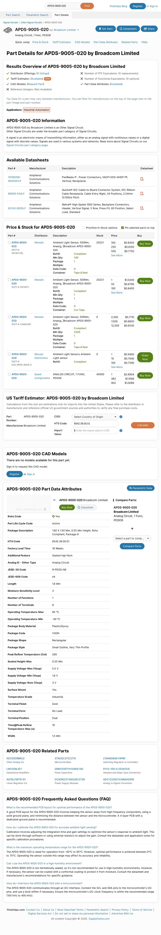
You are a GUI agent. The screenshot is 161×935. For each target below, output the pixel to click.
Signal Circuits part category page (27, 145)
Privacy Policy (120, 909)
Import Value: (58, 432)
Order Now (145, 357)
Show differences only (29, 509)
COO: (57, 416)
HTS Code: (60, 423)
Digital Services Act (40, 913)
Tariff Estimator (61, 42)
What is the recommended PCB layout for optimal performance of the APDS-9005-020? (59, 807)
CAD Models (82, 42)
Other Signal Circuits (31, 22)
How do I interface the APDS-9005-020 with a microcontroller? (44, 883)
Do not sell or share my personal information (81, 913)
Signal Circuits (10, 22)
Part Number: (11, 418)
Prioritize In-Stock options (101, 227)
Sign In (154, 6)
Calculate (142, 425)
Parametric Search (97, 909)
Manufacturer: (14, 425)
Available (36, 78)
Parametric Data (142, 488)
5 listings (42, 73)
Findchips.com (13, 6)
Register (138, 6)
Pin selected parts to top (140, 227)
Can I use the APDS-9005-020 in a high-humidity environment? (44, 863)
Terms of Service (142, 909)
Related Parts (130, 42)
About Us (48, 909)
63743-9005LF (17, 208)
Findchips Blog (118, 6)
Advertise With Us (122, 913)
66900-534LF (16, 193)
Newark (39, 242)
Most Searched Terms (70, 909)
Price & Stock (40, 42)
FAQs (144, 42)
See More (116, 255)
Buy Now (145, 243)
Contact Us (33, 909)
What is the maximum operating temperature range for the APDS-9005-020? (52, 847)
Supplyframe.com (99, 918)
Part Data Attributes (106, 42)
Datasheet (86, 507)
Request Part (35, 84)
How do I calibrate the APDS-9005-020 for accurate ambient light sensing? (51, 827)
